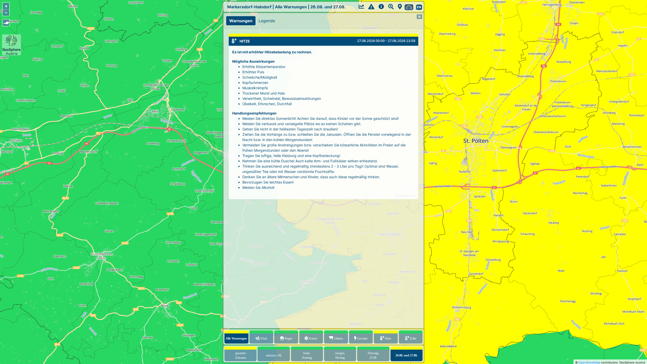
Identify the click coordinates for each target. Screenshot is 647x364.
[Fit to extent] (6, 22)
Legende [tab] (267, 20)
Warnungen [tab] (240, 20)
